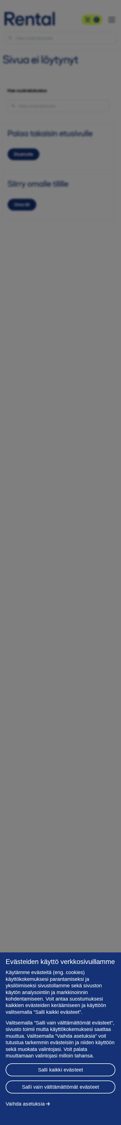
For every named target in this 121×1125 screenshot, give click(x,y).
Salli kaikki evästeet (60, 1070)
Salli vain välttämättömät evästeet (60, 1087)
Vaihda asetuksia (25, 1104)
